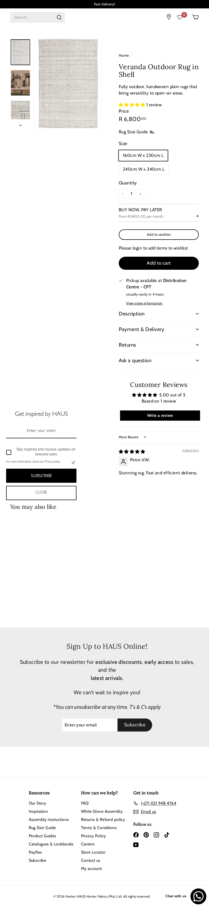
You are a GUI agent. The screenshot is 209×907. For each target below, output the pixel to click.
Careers (88, 844)
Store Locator (93, 852)
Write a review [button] (160, 415)
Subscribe (37, 860)
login (137, 248)
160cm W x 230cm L (143, 155)
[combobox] (37, 17)
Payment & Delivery (141, 329)
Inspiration (38, 811)
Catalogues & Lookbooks (51, 844)
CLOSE (41, 493)
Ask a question (135, 360)
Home (124, 55)
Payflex (35, 852)
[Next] (20, 123)
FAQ (85, 803)
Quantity (128, 183)
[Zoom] (68, 83)
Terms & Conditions (99, 827)
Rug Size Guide (133, 131)
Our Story (37, 803)
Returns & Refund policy (103, 819)
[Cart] (195, 17)
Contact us (90, 860)
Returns (127, 345)
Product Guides (42, 835)
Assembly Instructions (49, 819)
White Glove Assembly (102, 811)
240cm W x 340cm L (144, 169)
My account (91, 868)
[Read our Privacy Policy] (73, 463)
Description (132, 314)
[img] (132, 451)
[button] (132, 104)
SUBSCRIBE (41, 475)
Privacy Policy (93, 835)
